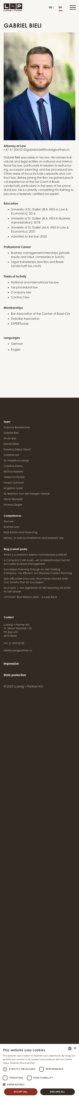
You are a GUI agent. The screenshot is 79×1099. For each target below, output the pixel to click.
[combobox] (70, 1048)
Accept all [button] (21, 1091)
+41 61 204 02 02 (14, 643)
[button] (72, 7)
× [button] (74, 1048)
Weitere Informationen (22, 1063)
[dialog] (39, 1071)
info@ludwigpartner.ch (18, 650)
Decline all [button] (57, 1091)
